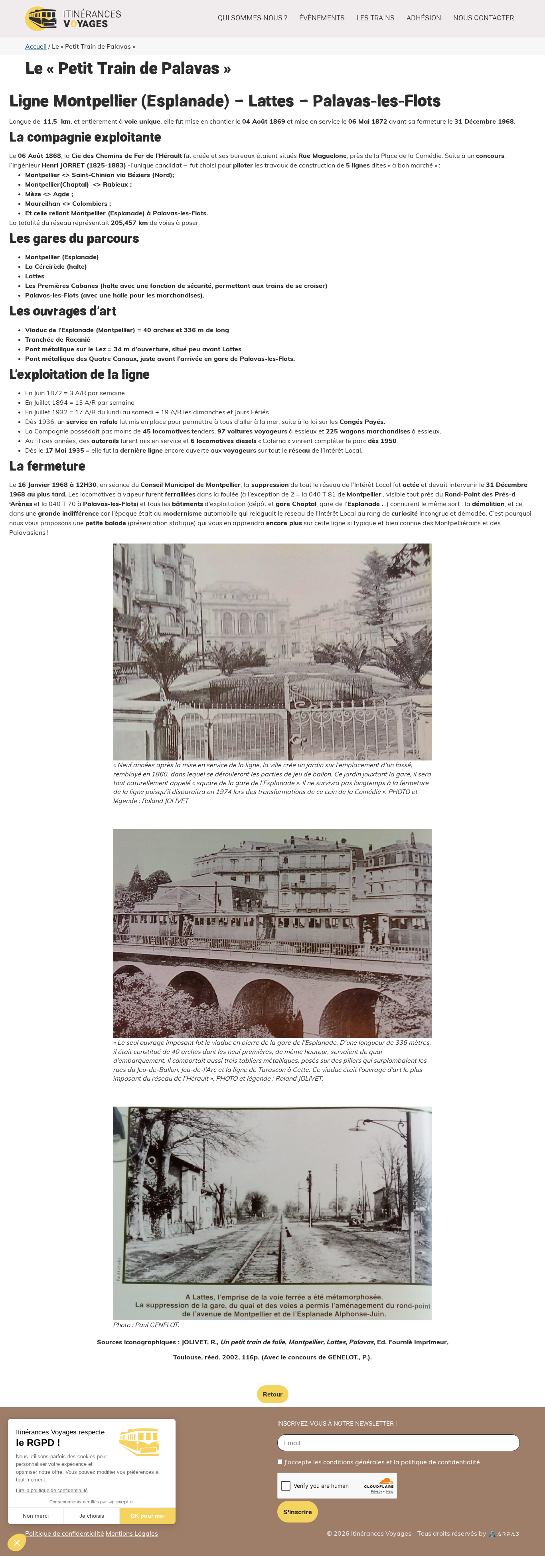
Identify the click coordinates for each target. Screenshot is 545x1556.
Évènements (322, 18)
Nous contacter (483, 18)
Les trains (376, 18)
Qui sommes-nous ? (252, 18)
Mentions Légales (132, 1533)
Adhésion (424, 18)
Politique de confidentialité (64, 1533)
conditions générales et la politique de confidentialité (401, 1462)
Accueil (36, 46)
